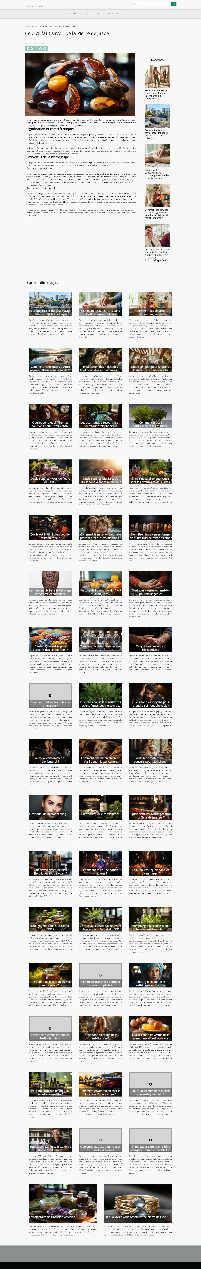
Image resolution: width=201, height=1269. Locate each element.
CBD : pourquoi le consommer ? (100, 814)
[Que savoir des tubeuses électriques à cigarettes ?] (50, 863)
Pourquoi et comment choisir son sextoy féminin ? (151, 1092)
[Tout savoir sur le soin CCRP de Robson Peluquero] (50, 1139)
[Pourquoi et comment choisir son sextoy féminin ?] (150, 1083)
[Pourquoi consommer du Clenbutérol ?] (50, 751)
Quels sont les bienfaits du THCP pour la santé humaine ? (100, 480)
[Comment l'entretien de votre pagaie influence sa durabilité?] (50, 359)
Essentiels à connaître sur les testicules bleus (50, 1036)
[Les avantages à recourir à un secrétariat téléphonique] (100, 415)
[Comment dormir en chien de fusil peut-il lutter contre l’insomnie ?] (100, 751)
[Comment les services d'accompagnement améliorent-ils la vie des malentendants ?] (157, 195)
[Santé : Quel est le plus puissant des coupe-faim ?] (50, 639)
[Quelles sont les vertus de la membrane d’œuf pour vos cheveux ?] (150, 1027)
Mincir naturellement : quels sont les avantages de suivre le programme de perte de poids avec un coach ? (150, 483)
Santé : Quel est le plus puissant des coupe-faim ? (50, 648)
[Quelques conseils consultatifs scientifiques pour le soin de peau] (100, 695)
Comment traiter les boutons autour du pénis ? (100, 983)
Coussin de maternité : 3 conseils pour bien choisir (151, 759)
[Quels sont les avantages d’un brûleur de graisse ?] (150, 807)
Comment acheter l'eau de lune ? (100, 648)
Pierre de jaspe (80, 140)
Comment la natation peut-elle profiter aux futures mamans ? (100, 536)
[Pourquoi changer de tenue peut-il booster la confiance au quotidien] (157, 75)
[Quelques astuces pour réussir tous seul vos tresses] (100, 1139)
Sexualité (73, 13)
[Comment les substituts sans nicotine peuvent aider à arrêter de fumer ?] (157, 155)
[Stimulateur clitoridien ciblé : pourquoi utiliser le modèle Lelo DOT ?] (150, 1139)
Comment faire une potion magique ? (100, 871)
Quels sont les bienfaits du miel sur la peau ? (50, 983)
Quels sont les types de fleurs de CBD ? (50, 480)
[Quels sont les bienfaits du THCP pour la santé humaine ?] (100, 471)
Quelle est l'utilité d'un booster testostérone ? (50, 536)
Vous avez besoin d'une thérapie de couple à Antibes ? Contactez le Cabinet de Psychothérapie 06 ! (157, 255)
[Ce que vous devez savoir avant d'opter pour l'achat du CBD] (100, 918)
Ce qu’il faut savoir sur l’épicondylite (151, 648)
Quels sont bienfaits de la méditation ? (100, 1036)
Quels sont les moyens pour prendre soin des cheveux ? (150, 703)
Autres (129, 13)
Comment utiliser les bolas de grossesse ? (50, 704)
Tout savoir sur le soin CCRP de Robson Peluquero (50, 1148)
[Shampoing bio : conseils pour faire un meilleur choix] (150, 918)
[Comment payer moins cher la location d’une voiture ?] (100, 1083)
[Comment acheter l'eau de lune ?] (100, 639)
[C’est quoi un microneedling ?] (50, 807)
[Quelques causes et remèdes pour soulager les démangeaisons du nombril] (150, 583)
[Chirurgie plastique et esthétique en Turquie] (150, 974)
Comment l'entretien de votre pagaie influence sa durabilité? (50, 368)
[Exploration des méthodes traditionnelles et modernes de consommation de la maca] (100, 359)
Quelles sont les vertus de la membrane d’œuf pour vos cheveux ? (150, 1038)
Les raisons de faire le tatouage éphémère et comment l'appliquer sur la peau (50, 593)
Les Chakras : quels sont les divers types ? (150, 871)
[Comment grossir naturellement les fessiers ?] (150, 415)
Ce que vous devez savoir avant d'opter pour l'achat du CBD (100, 927)
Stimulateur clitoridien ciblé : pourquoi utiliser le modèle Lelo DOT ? (151, 1150)
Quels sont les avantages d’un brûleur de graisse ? (151, 815)
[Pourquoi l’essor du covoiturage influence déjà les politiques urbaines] (157, 115)
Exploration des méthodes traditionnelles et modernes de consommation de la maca (100, 370)
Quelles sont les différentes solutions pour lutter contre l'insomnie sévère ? (50, 425)
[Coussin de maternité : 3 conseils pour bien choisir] (150, 751)
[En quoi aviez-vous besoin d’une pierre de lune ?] (138, 1202)
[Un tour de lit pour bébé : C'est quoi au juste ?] (100, 583)
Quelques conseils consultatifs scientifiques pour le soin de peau (100, 705)
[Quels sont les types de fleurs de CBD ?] (50, 471)
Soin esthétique (93, 13)
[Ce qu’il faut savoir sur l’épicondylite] (150, 639)
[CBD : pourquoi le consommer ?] (100, 807)
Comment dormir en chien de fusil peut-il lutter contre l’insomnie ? (100, 761)
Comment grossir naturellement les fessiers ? (151, 424)
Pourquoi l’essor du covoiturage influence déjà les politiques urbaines (156, 134)
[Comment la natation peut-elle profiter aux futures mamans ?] (100, 527)
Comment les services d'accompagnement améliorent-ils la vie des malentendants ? (157, 213)
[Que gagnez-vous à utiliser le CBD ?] (50, 918)
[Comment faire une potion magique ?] (100, 863)
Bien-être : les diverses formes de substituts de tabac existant (151, 536)
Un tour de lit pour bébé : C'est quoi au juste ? (100, 592)
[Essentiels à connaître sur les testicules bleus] (50, 1027)
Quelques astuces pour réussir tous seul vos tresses (100, 1148)
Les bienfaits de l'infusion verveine (52, 1217)
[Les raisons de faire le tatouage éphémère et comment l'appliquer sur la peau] (50, 583)
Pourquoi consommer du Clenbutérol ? (50, 759)
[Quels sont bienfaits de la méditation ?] (100, 1027)
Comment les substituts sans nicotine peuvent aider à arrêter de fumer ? (157, 174)
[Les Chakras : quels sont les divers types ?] (150, 863)
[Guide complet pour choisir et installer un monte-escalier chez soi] (150, 359)
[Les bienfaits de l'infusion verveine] (63, 1202)
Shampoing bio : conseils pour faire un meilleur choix (151, 927)
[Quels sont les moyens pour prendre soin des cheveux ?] (150, 695)
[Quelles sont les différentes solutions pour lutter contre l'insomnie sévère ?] (50, 415)
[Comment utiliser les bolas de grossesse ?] (50, 695)
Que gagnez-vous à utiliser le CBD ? (50, 927)
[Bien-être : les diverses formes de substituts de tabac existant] (150, 527)
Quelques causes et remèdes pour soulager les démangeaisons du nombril (151, 593)
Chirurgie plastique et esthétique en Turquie (151, 983)
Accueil (28, 26)
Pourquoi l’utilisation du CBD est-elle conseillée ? (50, 1092)
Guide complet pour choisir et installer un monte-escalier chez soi (151, 370)
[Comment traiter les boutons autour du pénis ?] (100, 974)
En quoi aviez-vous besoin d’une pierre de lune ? (136, 1217)
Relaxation (113, 13)
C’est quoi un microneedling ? (48, 814)
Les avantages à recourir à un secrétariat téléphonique (100, 424)
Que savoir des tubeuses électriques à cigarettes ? (50, 871)
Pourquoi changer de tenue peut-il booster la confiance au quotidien (156, 94)
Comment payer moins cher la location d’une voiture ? (100, 1092)
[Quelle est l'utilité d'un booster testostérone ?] (50, 527)
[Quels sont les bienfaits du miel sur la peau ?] (50, 974)
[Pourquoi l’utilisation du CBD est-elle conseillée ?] (50, 1083)
